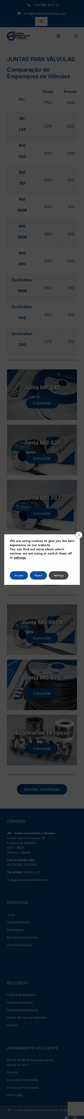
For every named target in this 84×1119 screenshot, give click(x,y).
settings (20, 558)
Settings (58, 575)
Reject (38, 575)
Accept (18, 575)
